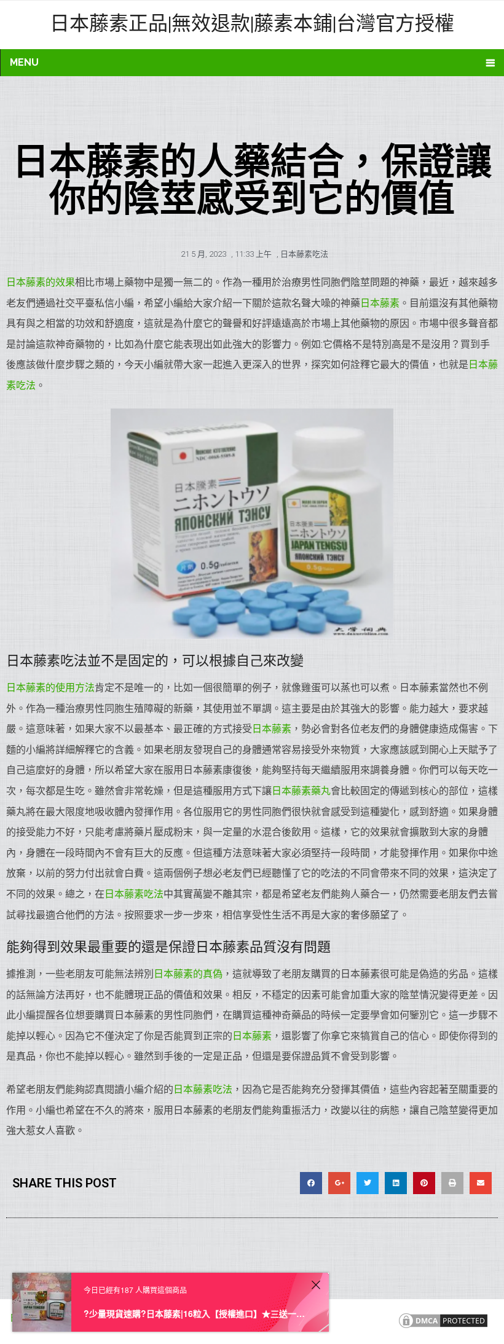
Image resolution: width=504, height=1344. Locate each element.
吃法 (222, 1089)
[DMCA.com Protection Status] (443, 1327)
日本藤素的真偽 (188, 974)
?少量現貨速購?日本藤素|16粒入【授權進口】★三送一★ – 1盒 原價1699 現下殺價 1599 (195, 1313)
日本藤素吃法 (304, 254)
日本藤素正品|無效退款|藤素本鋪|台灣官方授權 (252, 22)
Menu (24, 62)
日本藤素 (380, 303)
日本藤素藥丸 (301, 791)
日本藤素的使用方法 (50, 687)
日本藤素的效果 (40, 282)
